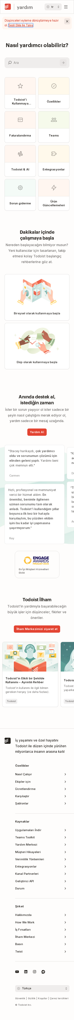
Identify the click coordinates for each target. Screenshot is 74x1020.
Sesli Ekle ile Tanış (21, 25)
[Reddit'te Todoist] (43, 972)
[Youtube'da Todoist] (17, 972)
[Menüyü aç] (65, 6)
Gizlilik (31, 998)
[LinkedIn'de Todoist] (26, 972)
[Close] (67, 21)
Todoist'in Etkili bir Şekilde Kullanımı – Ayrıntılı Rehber (29, 645)
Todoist (11, 701)
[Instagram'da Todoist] (34, 972)
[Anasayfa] (8, 7)
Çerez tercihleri (59, 998)
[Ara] (63, 62)
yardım (25, 7)
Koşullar (42, 998)
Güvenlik (20, 998)
